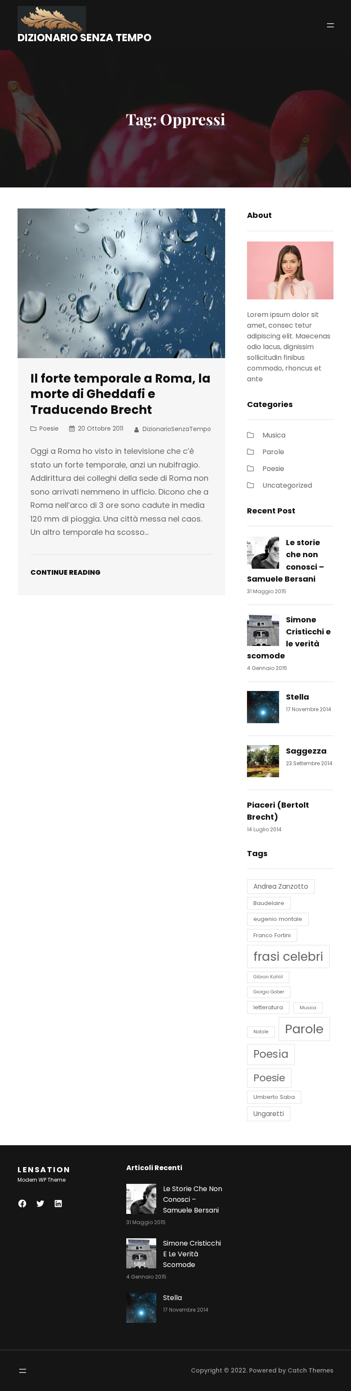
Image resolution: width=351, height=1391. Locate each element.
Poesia (271, 1054)
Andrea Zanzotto (280, 886)
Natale (260, 1032)
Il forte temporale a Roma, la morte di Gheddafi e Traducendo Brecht (120, 394)
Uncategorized (287, 485)
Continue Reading (65, 572)
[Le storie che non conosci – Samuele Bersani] (263, 554)
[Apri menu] (330, 25)
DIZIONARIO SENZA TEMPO (85, 37)
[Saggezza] (263, 763)
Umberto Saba (274, 1097)
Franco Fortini (272, 935)
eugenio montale (277, 919)
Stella (297, 696)
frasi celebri (288, 956)
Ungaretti (268, 1113)
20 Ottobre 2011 (100, 428)
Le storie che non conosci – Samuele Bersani (192, 1199)
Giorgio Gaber (268, 992)
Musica (274, 435)
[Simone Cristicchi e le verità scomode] (263, 631)
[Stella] (263, 709)
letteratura (268, 1007)
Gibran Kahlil (268, 977)
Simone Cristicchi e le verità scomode (192, 1254)
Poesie (49, 428)
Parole (273, 452)
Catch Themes (310, 1370)
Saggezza (306, 750)
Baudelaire (268, 903)
